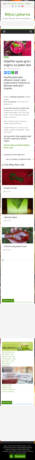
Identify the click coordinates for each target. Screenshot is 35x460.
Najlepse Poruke (7, 387)
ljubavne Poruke (7, 385)
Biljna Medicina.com (8, 352)
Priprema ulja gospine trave (15, 246)
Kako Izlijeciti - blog (8, 361)
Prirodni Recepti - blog (8, 359)
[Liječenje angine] (17, 199)
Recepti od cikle (10, 188)
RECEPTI (6, 57)
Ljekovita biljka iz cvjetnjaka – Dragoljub (19, 3)
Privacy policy (20, 456)
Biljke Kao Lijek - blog (8, 356)
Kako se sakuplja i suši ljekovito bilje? (18, 159)
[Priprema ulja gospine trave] (17, 228)
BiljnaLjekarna (16, 68)
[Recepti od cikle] (17, 170)
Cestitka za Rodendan (8, 389)
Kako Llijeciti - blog (7, 354)
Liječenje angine (10, 217)
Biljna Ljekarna (17, 14)
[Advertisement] (17, 321)
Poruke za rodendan (8, 391)
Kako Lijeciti (5, 365)
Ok (11, 456)
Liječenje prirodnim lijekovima (14, 155)
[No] (33, 452)
